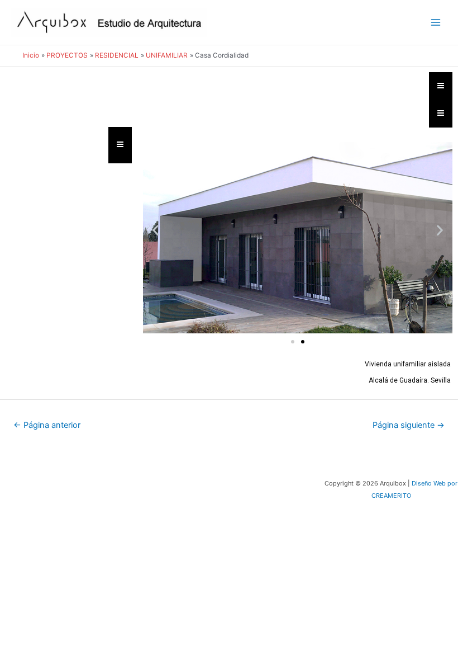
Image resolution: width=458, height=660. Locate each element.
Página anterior (46, 425)
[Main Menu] (435, 22)
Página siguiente (409, 425)
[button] (156, 230)
